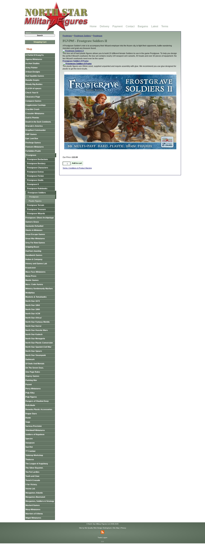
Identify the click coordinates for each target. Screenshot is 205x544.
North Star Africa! (33, 318)
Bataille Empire (32, 80)
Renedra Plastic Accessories (38, 409)
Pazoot (28, 384)
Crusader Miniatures (34, 113)
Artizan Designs (32, 72)
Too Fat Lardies (32, 472)
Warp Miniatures (32, 509)
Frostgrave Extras (35, 172)
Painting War (31, 380)
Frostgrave (67, 36)
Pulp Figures (31, 397)
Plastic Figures (35, 201)
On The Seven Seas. (34, 368)
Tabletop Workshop (34, 455)
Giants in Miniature (33, 230)
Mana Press (30, 276)
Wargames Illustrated (35, 497)
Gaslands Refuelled (34, 226)
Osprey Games (32, 376)
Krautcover (30, 268)
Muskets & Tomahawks (36, 297)
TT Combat (30, 451)
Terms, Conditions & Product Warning (77, 168)
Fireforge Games (33, 143)
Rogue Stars (31, 414)
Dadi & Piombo (32, 118)
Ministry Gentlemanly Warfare (39, 288)
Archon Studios (32, 63)
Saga (27, 422)
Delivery (104, 26)
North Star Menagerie (35, 338)
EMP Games (31, 134)
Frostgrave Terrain (35, 205)
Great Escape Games (35, 234)
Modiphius (30, 293)
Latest (154, 26)
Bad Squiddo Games (34, 76)
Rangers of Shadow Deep (37, 401)
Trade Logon (102, 537)
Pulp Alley (30, 393)
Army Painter (31, 68)
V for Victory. (31, 484)
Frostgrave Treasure (36, 209)
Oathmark (30, 359)
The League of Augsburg (36, 464)
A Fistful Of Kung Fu (34, 55)
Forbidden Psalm (33, 151)
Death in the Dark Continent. (38, 122)
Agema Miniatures (33, 59)
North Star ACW (32, 313)
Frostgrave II (33, 184)
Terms (164, 26)
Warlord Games (32, 505)
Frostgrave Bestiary (36, 163)
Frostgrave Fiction (35, 176)
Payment (117, 26)
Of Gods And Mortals (34, 364)
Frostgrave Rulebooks (37, 188)
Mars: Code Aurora (34, 284)
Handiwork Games (33, 255)
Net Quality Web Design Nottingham (98, 528)
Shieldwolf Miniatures (35, 430)
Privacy (123, 528)
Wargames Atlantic (34, 493)
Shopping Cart (39, 42)
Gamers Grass (32, 222)
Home (93, 26)
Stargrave (30, 443)
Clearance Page (32, 97)
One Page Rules (32, 372)
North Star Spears (33, 351)
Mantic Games (32, 280)
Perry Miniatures (33, 389)
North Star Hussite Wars (36, 330)
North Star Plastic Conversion (39, 343)
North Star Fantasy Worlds (37, 322)
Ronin (28, 418)
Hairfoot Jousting (33, 251)
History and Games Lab (36, 263)
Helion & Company (33, 259)
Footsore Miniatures (34, 147)
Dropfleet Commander (35, 130)
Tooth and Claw (32, 476)
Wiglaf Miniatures (33, 518)
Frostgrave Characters (37, 168)
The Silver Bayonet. (34, 468)
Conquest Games (33, 101)
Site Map (116, 528)
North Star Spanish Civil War (38, 347)
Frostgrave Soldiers (82, 36)
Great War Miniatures (35, 238)
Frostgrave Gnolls (35, 180)
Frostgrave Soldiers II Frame (76, 61)
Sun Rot (29, 447)
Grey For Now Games (35, 243)
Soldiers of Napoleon (34, 434)
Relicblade (30, 405)
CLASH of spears (33, 88)
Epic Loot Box (31, 138)
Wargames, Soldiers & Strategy (39, 501)
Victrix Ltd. (30, 489)
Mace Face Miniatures (35, 272)
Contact (130, 26)
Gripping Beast (32, 247)
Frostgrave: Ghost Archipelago (39, 218)
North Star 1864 (32, 305)
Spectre (29, 439)
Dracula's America (34, 126)
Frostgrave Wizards (36, 213)
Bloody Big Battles (33, 84)
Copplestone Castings (35, 105)
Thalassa (29, 459)
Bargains (143, 26)
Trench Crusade (32, 480)
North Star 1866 (32, 309)
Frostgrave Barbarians (37, 159)
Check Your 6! (31, 93)
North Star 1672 (32, 301)
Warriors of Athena (34, 514)
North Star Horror (33, 326)
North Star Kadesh (33, 334)
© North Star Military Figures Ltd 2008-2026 (102, 524)
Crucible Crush (32, 109)
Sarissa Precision (33, 426)
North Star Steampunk (35, 355)
